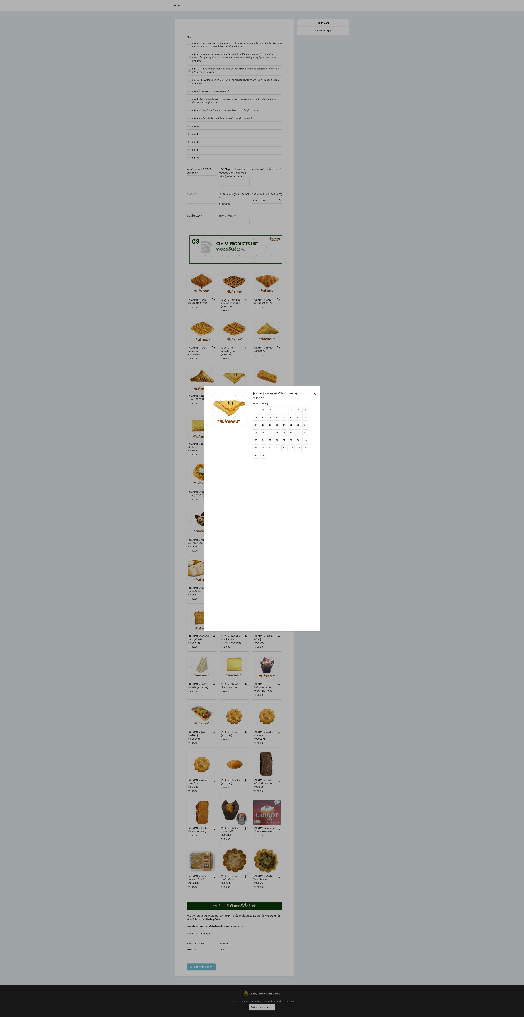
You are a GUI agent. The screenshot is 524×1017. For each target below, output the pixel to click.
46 (291, 447)
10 (263, 417)
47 (298, 447)
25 (256, 432)
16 (305, 417)
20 (277, 425)
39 (298, 440)
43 (270, 447)
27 (270, 432)
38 (291, 440)
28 (277, 432)
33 (256, 440)
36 (277, 440)
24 (305, 425)
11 (270, 417)
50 (263, 455)
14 (291, 417)
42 (263, 447)
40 (305, 440)
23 (298, 425)
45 (284, 447)
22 (291, 425)
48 (305, 447)
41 (256, 447)
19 (270, 425)
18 (263, 425)
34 (263, 440)
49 (256, 455)
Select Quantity (260, 403)
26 (263, 432)
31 (298, 432)
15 (298, 417)
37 (284, 440)
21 (284, 425)
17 (256, 425)
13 (284, 417)
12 (277, 417)
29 (284, 432)
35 (270, 440)
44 (277, 447)
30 (291, 432)
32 (305, 432)
